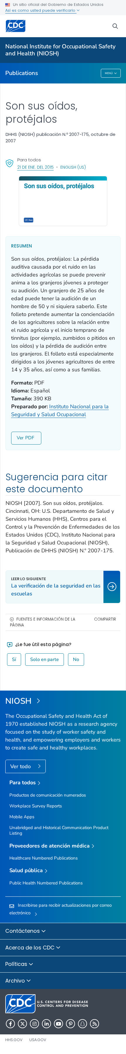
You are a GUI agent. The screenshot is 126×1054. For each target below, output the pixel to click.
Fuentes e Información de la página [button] (42, 622)
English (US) (73, 167)
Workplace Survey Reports (35, 806)
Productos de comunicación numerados (47, 795)
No (76, 659)
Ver (20, 438)
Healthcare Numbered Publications (43, 858)
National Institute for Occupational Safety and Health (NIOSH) (60, 49)
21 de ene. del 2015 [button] (35, 167)
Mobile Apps (21, 817)
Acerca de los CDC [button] (30, 947)
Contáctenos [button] (23, 931)
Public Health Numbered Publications (46, 883)
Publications (21, 73)
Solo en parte (44, 659)
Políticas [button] (17, 964)
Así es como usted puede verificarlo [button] (40, 10)
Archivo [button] (15, 980)
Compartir (105, 619)
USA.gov (37, 1040)
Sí (14, 659)
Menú (109, 73)
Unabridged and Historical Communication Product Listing (58, 830)
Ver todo (21, 766)
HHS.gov (14, 1040)
